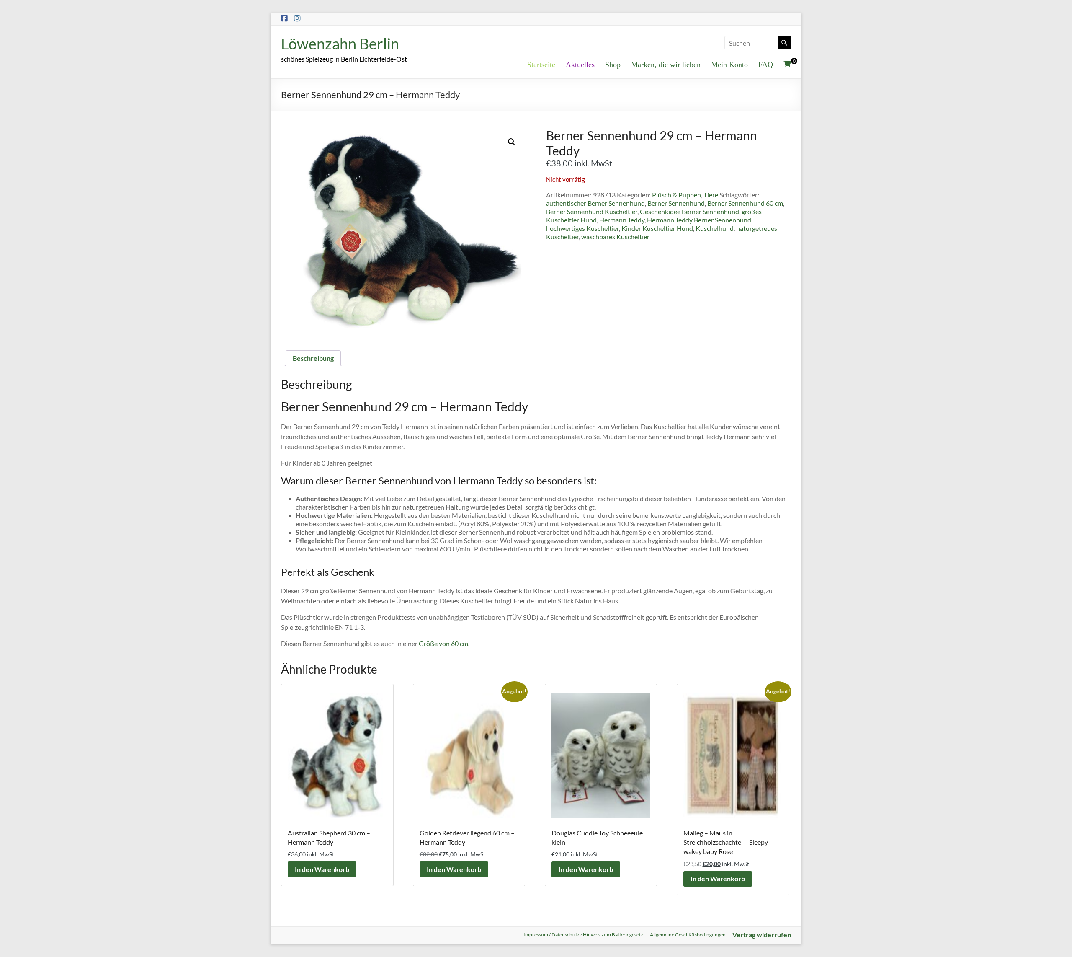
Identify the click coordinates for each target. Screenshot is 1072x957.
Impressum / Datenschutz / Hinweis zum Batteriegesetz (583, 934)
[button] (511, 142)
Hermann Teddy (621, 220)
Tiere (711, 195)
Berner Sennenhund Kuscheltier (591, 211)
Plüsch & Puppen (676, 195)
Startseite (541, 64)
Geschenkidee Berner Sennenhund (689, 211)
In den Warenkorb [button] (322, 869)
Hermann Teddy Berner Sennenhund (699, 220)
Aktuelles (580, 64)
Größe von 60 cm (443, 643)
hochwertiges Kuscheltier (582, 228)
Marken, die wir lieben (666, 64)
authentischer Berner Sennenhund (595, 203)
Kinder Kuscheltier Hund (657, 228)
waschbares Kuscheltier (615, 237)
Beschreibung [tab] (313, 358)
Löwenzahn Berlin (340, 43)
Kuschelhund (715, 228)
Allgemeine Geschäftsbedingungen (688, 934)
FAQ (765, 64)
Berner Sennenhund (676, 203)
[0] (787, 64)
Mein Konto (729, 64)
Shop (613, 64)
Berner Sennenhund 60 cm (745, 203)
